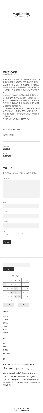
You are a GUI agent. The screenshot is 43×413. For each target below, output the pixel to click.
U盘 (27, 379)
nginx (32, 376)
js (36, 373)
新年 (25, 383)
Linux (5, 376)
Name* (5, 202)
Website (5, 222)
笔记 (31, 383)
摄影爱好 (5, 323)
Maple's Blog (22, 14)
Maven (17, 376)
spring (13, 379)
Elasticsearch (24, 369)
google (30, 369)
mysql (23, 376)
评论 (5, 350)
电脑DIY (5, 326)
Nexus (28, 377)
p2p (9, 379)
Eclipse (16, 368)
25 (16, 297)
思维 (5, 135)
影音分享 (5, 320)
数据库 (21, 383)
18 (16, 292)
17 (12, 292)
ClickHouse (29, 364)
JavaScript (26, 373)
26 (19, 297)
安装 (17, 382)
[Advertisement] (21, 44)
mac (11, 376)
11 (16, 288)
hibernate (6, 373)
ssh (17, 380)
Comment (6, 178)
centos (14, 364)
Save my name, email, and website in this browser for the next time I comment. (20, 235)
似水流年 (16, 129)
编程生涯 (5, 333)
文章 (5, 347)
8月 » (23, 305)
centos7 (20, 364)
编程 (39, 383)
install (12, 373)
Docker (8, 368)
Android (7, 364)
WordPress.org (7, 353)
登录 (4, 343)
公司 (36, 379)
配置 (6, 385)
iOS (17, 373)
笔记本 (35, 383)
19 (19, 292)
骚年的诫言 (7, 156)
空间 (28, 383)
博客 (10, 382)
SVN (20, 379)
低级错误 (6, 149)
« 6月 (8, 305)
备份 (13, 383)
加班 (6, 382)
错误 (10, 385)
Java (20, 372)
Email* (5, 212)
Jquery (33, 373)
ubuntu (23, 380)
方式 (11, 135)
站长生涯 (5, 329)
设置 (4, 385)
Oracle (5, 379)
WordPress (32, 379)
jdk (30, 373)
